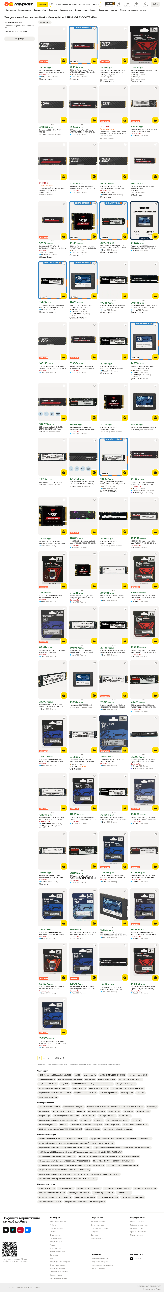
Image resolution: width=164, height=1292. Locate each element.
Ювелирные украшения (58, 1278)
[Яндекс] (158, 1289)
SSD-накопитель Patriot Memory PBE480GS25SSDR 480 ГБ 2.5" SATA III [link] (113, 934)
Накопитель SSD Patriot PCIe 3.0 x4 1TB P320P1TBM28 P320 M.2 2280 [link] (51, 706)
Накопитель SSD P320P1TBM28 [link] (50, 482)
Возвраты (94, 1235)
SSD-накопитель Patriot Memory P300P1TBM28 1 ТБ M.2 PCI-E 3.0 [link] (112, 597)
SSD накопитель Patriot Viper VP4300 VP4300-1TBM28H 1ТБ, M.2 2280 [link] (52, 71)
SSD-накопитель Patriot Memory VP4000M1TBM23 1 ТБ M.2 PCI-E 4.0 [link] (52, 542)
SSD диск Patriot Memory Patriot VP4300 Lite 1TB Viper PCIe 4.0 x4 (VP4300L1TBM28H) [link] (82, 71)
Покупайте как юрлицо (99, 1228)
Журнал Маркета (97, 1238)
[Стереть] (98, 4)
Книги (52, 1258)
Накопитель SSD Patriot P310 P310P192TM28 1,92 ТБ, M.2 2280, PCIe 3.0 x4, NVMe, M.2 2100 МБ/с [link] (82, 761)
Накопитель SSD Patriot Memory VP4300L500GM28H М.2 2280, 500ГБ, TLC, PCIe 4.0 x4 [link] (142, 483)
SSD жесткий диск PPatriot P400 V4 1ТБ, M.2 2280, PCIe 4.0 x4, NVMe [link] (144, 307)
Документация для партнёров (102, 1265)
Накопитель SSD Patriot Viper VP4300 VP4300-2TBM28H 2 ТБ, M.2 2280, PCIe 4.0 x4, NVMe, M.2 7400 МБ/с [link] (112, 187)
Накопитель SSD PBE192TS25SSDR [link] (143, 427)
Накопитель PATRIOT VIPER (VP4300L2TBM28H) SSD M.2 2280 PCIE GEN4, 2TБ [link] (52, 247)
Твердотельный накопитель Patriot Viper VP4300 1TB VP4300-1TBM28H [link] (113, 133)
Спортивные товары (57, 1265)
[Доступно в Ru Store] (28, 1232)
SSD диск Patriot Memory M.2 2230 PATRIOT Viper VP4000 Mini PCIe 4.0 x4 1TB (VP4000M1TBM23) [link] (83, 247)
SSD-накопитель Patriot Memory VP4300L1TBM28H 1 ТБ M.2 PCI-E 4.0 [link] (82, 131)
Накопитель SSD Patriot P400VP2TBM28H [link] (108, 542)
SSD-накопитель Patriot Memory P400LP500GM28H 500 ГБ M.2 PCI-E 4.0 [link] (113, 988)
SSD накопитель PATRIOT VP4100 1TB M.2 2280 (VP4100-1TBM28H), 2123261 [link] (82, 483)
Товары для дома (56, 1242)
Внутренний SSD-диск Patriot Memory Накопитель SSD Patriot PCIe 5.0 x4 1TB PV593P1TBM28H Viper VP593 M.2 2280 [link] (83, 428)
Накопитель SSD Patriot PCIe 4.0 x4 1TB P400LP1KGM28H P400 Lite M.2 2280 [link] (113, 652)
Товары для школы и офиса (60, 1262)
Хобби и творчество (57, 1252)
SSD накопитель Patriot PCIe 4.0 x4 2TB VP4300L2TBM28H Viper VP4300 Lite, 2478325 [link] (51, 428)
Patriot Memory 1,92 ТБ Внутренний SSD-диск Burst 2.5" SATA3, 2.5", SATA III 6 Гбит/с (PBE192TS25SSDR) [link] (144, 247)
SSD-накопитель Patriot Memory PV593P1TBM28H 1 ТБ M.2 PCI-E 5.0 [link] (144, 706)
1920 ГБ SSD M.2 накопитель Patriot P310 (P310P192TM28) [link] (52, 651)
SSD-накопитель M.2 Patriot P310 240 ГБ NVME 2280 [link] (112, 760)
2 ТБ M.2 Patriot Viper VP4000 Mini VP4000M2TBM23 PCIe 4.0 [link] (51, 988)
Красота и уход (55, 1248)
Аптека (52, 1245)
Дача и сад (54, 1255)
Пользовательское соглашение (28, 1287)
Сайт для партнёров (98, 1268)
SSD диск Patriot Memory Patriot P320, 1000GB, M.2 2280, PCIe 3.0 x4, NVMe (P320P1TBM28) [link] (112, 483)
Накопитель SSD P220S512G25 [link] (81, 705)
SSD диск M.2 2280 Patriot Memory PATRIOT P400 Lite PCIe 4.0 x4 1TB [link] (51, 306)
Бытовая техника (56, 1228)
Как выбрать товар (98, 1222)
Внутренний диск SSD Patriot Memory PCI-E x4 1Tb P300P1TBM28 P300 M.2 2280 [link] (52, 877)
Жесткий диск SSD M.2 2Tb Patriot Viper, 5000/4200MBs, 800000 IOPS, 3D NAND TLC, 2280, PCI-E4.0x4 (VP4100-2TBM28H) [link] (143, 761)
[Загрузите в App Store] (6, 1232)
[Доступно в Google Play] (13, 1232)
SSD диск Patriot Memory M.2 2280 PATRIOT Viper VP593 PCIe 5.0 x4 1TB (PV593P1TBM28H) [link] (113, 247)
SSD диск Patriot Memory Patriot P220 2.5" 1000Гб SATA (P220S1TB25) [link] (81, 306)
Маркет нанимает (136, 1235)
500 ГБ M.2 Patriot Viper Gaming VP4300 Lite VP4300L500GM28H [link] (82, 367)
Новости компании (137, 1222)
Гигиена (53, 1232)
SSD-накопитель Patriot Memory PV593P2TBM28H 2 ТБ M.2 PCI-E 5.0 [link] (83, 877)
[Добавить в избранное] (64, 28)
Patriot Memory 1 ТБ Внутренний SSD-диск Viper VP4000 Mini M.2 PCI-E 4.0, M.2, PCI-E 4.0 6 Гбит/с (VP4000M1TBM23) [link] (81, 597)
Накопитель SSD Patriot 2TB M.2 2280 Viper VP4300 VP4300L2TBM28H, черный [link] (142, 187)
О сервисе (95, 1232)
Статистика (10, 1287)
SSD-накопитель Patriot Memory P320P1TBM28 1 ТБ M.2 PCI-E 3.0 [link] (81, 652)
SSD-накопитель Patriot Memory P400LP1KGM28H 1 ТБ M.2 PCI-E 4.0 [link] (113, 819)
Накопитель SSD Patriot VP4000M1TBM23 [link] (108, 428)
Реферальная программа (139, 1225)
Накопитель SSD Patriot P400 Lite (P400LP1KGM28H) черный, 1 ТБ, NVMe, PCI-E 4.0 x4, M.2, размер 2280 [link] (112, 307)
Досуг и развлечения (58, 1222)
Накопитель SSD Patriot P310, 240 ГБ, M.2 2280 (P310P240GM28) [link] (51, 819)
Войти (155, 4)
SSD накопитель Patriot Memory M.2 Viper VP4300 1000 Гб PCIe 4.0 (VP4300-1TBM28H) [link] (113, 71)
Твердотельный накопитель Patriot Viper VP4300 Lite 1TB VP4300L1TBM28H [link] (52, 189)
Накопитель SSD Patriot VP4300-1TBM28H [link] (51, 131)
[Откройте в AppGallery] (20, 1232)
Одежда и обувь (56, 1238)
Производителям (136, 1228)
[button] (45, 22)
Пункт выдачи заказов (138, 1232)
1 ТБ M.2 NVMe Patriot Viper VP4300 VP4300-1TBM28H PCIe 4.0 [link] (144, 130)
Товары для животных (58, 1268)
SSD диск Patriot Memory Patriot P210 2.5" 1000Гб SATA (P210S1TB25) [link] (142, 367)
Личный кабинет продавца (100, 1258)
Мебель (53, 1225)
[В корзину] (63, 60)
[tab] (10, 10)
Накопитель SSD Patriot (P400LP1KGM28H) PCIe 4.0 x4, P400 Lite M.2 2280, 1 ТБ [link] (111, 368)
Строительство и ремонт (59, 1272)
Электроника (55, 1235)
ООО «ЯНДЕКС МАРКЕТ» (152, 1286)
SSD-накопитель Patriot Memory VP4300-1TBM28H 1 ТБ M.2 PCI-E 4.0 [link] (83, 187)
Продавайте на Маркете (99, 1262)
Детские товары (56, 1275)
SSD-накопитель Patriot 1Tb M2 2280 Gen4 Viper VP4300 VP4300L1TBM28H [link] (144, 71)
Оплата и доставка (97, 1225)
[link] (55, 1075)
